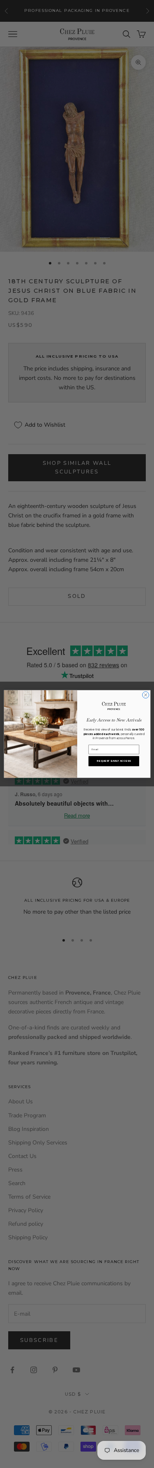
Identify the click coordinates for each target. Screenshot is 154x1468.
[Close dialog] (145, 694)
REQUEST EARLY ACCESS (113, 761)
